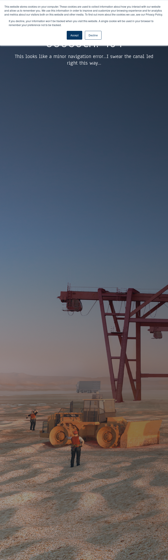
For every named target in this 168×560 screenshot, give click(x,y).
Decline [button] (93, 35)
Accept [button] (74, 35)
